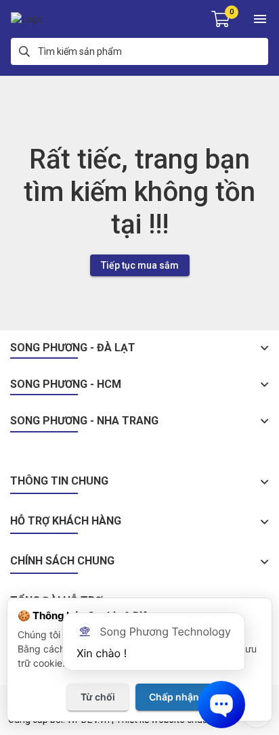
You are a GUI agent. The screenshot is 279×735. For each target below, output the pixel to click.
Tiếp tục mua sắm (140, 265)
